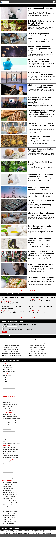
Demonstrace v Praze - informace (9, 387)
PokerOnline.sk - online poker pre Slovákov (38, 355)
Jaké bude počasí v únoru (7, 365)
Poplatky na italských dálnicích (8, 439)
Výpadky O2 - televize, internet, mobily (10, 422)
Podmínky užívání (15, 536)
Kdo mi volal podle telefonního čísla (9, 496)
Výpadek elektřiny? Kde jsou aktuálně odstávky (11, 418)
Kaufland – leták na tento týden (8, 465)
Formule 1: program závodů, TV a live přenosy (11, 443)
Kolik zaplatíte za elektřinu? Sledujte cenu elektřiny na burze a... (41, 190)
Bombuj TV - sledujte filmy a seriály (9, 513)
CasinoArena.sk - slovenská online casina (38, 353)
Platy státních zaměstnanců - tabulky (9, 392)
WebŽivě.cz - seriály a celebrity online (10, 341)
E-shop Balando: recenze (7, 381)
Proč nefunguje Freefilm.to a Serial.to (9, 517)
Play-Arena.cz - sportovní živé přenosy (37, 351)
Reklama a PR (3, 536)
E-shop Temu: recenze (7, 375)
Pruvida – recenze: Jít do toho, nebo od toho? (40, 307)
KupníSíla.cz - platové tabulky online (37, 339)
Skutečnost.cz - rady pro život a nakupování (11, 339)
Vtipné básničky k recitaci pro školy (9, 506)
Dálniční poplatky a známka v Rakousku (10, 437)
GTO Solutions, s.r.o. (39, 536)
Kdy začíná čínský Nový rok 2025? (9, 367)
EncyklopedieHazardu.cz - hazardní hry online (38, 343)
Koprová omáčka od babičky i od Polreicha (10, 455)
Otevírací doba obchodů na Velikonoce (10, 461)
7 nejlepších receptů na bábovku (9, 447)
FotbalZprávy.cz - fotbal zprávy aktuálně (10, 347)
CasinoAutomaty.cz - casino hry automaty (37, 347)
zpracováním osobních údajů (14, 329)
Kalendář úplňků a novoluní (8, 484)
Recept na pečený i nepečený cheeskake (10, 451)
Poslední (34, 290)
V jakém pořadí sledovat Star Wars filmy (10, 404)
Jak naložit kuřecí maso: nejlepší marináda (10, 457)
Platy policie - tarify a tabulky (8, 394)
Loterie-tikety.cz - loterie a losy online (37, 345)
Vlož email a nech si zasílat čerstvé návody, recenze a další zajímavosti (20, 324)
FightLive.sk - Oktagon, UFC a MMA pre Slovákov (12, 355)
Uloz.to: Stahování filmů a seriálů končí (10, 511)
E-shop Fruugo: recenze (7, 379)
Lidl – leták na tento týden (7, 463)
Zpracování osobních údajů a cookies (26, 536)
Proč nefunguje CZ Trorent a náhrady (9, 521)
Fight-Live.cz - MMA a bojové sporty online (11, 345)
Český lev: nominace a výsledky (8, 369)
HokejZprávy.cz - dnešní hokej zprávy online (11, 349)
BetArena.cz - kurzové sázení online (9, 343)
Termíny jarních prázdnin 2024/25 (9, 371)
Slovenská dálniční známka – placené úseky (11, 435)
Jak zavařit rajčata (6, 453)
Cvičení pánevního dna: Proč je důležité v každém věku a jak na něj (41, 125)
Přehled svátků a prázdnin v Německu (10, 482)
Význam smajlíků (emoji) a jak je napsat (10, 424)
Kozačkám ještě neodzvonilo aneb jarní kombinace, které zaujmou (39, 241)
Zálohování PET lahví (6, 441)
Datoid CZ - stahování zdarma (8, 523)
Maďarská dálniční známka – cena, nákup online (11, 433)
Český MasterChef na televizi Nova (9, 400)
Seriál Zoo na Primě (6, 408)
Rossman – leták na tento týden (8, 478)
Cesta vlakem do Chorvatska (8, 498)
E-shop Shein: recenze (7, 377)
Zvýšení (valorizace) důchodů (8, 390)
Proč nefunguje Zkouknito (7, 519)
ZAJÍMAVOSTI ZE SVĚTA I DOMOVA (15, 5)
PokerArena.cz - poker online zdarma (37, 349)
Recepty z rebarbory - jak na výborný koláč (10, 449)
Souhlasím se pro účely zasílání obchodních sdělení (19, 329)
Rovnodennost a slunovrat (7, 490)
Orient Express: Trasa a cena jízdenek (10, 492)
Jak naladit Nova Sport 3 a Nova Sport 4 (10, 494)
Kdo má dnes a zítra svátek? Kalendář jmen (11, 502)
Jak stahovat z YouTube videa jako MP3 (10, 515)
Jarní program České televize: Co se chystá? (42, 297)
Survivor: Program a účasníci (8, 410)
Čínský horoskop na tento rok (8, 488)
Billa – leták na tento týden (7, 469)
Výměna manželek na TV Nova (8, 398)
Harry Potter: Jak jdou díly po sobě (9, 406)
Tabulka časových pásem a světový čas (10, 416)
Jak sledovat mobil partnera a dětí (9, 414)
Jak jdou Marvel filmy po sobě (8, 402)
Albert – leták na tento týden (8, 467)
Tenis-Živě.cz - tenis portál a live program (10, 351)
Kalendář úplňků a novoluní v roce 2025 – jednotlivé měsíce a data (40, 49)
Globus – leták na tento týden (8, 474)
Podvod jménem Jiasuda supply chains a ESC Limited (13, 298)
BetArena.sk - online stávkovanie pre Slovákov (11, 353)
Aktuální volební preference (8, 385)
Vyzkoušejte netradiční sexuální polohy (10, 500)
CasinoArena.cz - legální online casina (37, 341)
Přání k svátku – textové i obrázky (9, 504)
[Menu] (54, 2)
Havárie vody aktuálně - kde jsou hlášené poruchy (12, 420)
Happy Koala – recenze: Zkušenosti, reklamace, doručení (11, 307)
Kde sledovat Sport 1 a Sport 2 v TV (9, 426)
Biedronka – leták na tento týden (8, 476)
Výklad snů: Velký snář (7, 486)
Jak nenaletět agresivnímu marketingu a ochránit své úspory (38, 36)
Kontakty (9, 536)
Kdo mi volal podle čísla (7, 428)
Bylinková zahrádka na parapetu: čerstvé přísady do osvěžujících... (41, 23)
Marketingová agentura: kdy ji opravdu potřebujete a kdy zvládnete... (40, 100)
